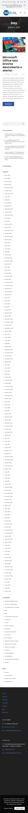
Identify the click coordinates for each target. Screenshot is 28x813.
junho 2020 (7, 337)
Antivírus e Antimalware (11, 604)
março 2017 (8, 447)
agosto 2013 (8, 579)
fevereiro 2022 (8, 276)
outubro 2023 (8, 233)
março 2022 (8, 273)
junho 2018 (7, 404)
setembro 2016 (8, 466)
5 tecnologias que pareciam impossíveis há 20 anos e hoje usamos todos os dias (15, 141)
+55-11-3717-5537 (17, 7)
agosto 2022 (8, 264)
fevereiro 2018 (8, 417)
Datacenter (8, 619)
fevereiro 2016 (8, 487)
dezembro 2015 (9, 493)
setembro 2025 (9, 193)
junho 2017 (7, 441)
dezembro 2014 (9, 530)
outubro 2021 (8, 288)
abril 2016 (7, 481)
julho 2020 (7, 334)
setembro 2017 (8, 432)
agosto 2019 (8, 362)
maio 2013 (7, 588)
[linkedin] (22, 2)
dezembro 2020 (9, 319)
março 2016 (8, 484)
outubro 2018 (8, 392)
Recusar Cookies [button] (8, 808)
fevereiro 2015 (8, 524)
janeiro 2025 (8, 206)
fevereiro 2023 (8, 258)
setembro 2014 (8, 539)
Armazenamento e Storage (12, 607)
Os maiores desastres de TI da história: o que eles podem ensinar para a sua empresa (15, 147)
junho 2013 (7, 585)
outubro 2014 (8, 536)
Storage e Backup (9, 653)
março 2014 (8, 557)
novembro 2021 (9, 285)
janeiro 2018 (8, 420)
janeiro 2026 (8, 184)
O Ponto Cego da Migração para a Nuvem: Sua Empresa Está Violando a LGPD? (14, 158)
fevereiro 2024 (8, 224)
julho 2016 (7, 472)
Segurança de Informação (12, 641)
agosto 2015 (8, 505)
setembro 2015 (8, 502)
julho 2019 (7, 365)
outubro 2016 (8, 463)
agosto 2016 (8, 469)
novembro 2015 (9, 496)
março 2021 (8, 310)
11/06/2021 (7, 74)
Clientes (4, 706)
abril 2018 (7, 411)
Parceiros (5, 703)
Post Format (8, 635)
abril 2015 (7, 518)
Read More (8, 104)
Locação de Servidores (11, 632)
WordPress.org (8, 681)
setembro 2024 (9, 215)
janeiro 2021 (8, 316)
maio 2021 (7, 304)
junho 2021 (7, 301)
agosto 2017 (8, 435)
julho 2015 (7, 508)
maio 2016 (7, 478)
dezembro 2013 (9, 567)
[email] (18, 2)
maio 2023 (7, 249)
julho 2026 (7, 175)
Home (4, 693)
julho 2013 (7, 582)
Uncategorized (8, 656)
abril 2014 (7, 554)
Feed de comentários (10, 678)
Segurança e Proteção (10, 644)
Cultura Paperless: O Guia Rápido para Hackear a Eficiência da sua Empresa (14, 152)
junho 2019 (7, 368)
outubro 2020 (8, 325)
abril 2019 (7, 374)
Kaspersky (7, 628)
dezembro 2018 (9, 386)
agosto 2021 (8, 294)
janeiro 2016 (8, 490)
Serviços (4, 696)
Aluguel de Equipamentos (11, 601)
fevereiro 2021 (8, 313)
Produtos (5, 700)
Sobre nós (5, 712)
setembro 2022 (9, 261)
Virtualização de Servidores (12, 659)
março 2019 (8, 377)
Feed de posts (8, 675)
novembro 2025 (9, 187)
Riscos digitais (8, 638)
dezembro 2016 (9, 456)
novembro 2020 (9, 322)
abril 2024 (7, 221)
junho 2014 (7, 548)
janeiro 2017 (8, 453)
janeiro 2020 (8, 346)
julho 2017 (7, 438)
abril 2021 (7, 307)
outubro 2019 (8, 356)
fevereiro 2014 (8, 560)
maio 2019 (7, 371)
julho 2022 (7, 267)
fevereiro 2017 (8, 450)
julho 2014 (7, 545)
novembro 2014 (9, 533)
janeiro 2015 (8, 527)
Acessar (7, 672)
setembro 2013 (8, 576)
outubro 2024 (8, 212)
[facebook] (20, 2)
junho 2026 (7, 178)
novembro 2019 (9, 352)
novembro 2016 (9, 459)
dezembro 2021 (9, 282)
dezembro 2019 (9, 349)
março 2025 (8, 203)
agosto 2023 (8, 239)
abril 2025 (7, 200)
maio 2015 (7, 515)
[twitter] (24, 2)
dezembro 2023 (9, 230)
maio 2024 (7, 218)
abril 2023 (7, 252)
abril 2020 (7, 343)
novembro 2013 (9, 570)
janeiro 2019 (8, 383)
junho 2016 (7, 475)
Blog (23, 74)
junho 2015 (7, 511)
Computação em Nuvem (11, 616)
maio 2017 (7, 444)
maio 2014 (7, 551)
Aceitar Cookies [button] (20, 808)
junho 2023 (7, 245)
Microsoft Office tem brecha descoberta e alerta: (12, 63)
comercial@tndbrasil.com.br (15, 5)
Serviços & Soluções (10, 647)
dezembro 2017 (9, 423)
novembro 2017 (9, 426)
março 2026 (8, 181)
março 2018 (8, 414)
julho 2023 (7, 242)
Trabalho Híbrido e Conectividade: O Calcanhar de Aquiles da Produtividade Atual (15, 135)
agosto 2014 (8, 542)
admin (16, 74)
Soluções (7, 650)
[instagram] (14, 3)
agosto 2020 (8, 331)
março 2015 (8, 521)
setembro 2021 (8, 291)
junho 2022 (7, 270)
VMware (7, 662)
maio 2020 (7, 340)
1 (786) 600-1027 (9, 749)
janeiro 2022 (8, 279)
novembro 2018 (9, 389)
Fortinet (7, 622)
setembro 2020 (9, 328)
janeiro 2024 (8, 227)
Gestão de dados (9, 625)
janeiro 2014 (8, 563)
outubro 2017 (8, 429)
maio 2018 (7, 408)
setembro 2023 (9, 236)
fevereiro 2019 (8, 380)
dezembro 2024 (9, 209)
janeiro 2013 (8, 591)
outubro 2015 (8, 499)
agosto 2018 (8, 398)
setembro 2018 (8, 395)
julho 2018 (7, 401)
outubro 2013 (8, 573)
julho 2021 (7, 297)
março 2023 (8, 255)
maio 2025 (7, 197)
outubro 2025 (8, 190)
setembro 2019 (8, 359)
